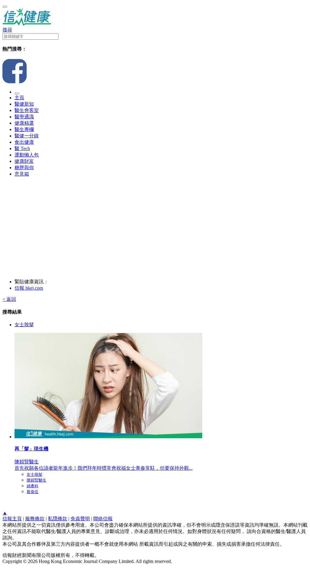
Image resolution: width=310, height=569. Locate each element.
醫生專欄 (24, 129)
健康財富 (24, 161)
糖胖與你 (24, 167)
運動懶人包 (27, 154)
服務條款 (35, 518)
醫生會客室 (27, 110)
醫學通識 (24, 116)
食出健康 (24, 142)
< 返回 (9, 299)
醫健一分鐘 (27, 135)
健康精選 (24, 123)
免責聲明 (80, 518)
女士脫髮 (24, 324)
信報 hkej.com (29, 288)
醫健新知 (24, 104)
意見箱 (22, 173)
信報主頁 (12, 518)
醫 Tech (22, 148)
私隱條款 (57, 518)
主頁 (19, 97)
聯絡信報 (103, 518)
